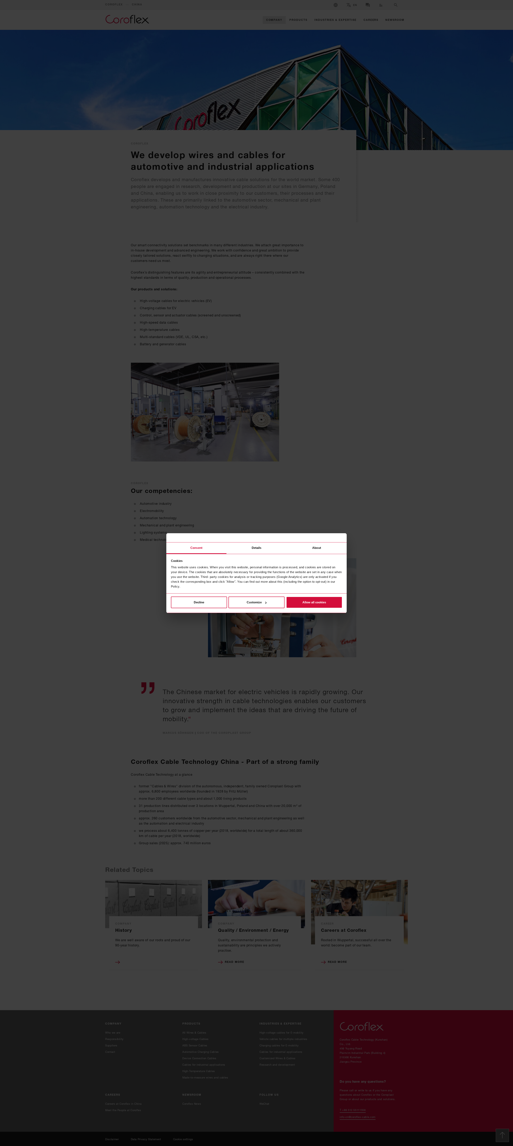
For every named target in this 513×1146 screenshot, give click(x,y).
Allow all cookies (314, 602)
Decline (199, 602)
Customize (254, 602)
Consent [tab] (196, 547)
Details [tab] (257, 547)
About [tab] (316, 547)
